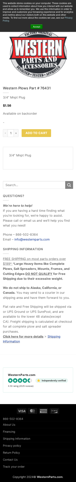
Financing (9, 431)
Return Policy (11, 452)
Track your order (14, 466)
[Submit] (69, 185)
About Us (9, 424)
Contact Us (10, 459)
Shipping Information (16, 438)
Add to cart (36, 133)
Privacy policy (12, 445)
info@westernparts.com (32, 239)
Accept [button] (36, 26)
